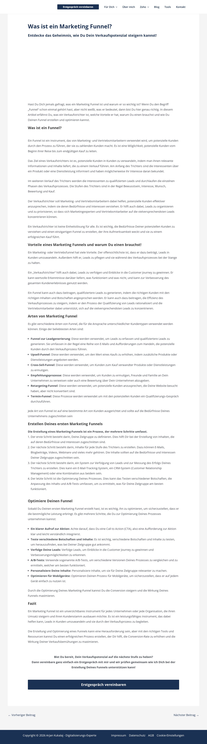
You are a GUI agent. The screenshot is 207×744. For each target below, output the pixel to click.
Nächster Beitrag (186, 715)
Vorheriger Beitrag (21, 715)
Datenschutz (137, 735)
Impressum (118, 735)
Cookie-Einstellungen (170, 735)
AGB (151, 735)
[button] (78, 6)
